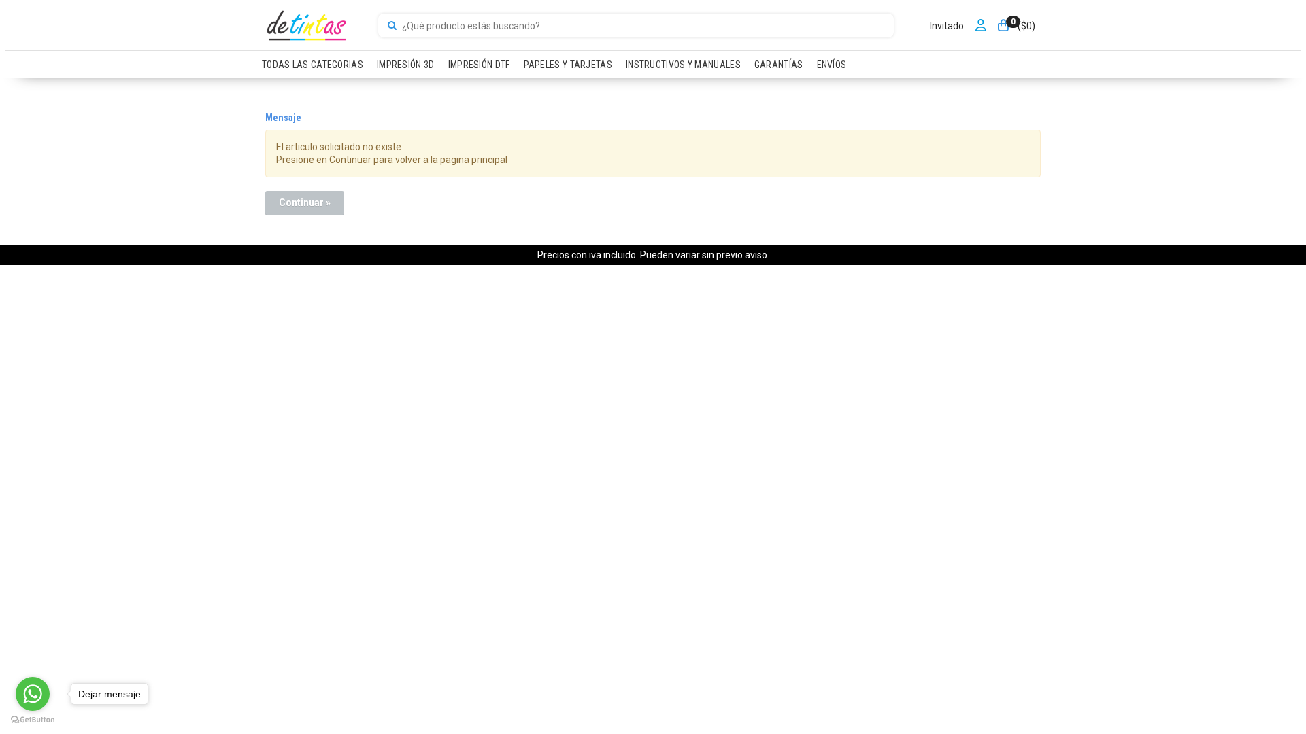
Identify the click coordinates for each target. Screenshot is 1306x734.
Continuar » (305, 202)
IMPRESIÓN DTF (479, 64)
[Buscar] (392, 26)
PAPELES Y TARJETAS (568, 64)
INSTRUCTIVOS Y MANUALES (683, 64)
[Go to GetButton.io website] (32, 720)
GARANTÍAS (778, 64)
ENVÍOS (832, 64)
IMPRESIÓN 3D (406, 64)
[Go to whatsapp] (33, 694)
